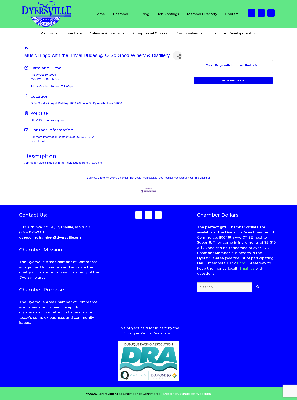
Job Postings (168, 14)
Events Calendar (119, 177)
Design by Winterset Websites (187, 394)
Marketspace (150, 177)
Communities (186, 33)
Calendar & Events (105, 33)
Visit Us (47, 33)
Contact (232, 14)
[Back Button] (26, 48)
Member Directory (202, 14)
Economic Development (231, 33)
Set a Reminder (233, 80)
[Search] (258, 287)
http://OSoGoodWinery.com (48, 120)
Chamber (120, 14)
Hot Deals (135, 177)
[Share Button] (177, 55)
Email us (247, 268)
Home (100, 14)
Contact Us (181, 177)
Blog (145, 14)
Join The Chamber (200, 177)
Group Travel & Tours (150, 33)
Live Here (74, 33)
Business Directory (97, 177)
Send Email (38, 141)
